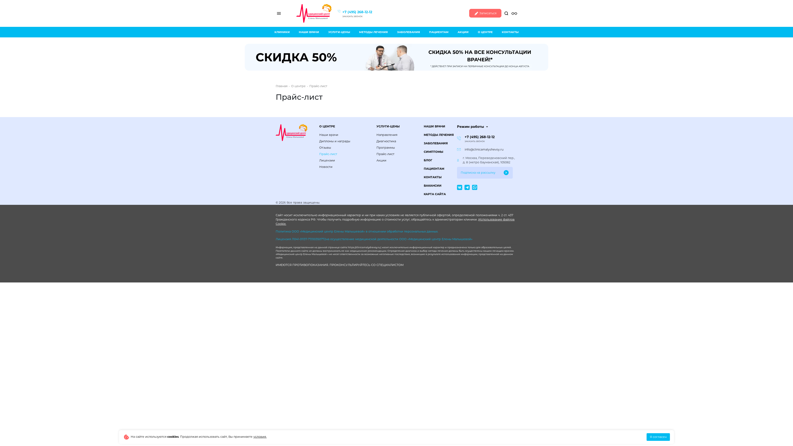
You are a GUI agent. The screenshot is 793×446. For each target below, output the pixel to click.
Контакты (510, 32)
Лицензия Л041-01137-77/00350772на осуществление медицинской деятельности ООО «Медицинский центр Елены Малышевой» (374, 239)
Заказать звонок (352, 16)
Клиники (282, 32)
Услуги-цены (339, 32)
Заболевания (408, 32)
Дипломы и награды (334, 141)
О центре (485, 32)
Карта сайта (435, 194)
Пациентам (439, 32)
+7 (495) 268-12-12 (357, 12)
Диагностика (386, 141)
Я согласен (658, 437)
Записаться (487, 13)
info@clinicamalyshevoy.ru (484, 149)
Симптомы (433, 152)
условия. (260, 437)
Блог (428, 160)
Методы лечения (373, 32)
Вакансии (433, 185)
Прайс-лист (328, 154)
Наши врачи (309, 32)
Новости (325, 167)
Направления (386, 135)
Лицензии (327, 160)
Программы (385, 147)
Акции (463, 32)
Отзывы (325, 147)
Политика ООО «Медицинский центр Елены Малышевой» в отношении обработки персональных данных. (357, 231)
